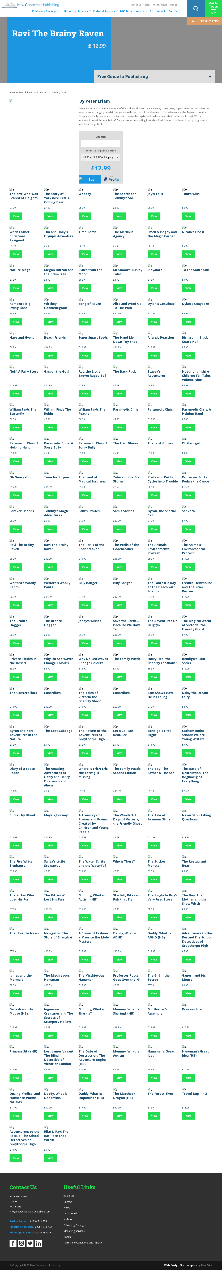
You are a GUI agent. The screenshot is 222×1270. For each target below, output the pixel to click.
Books (173, 4)
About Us (136, 4)
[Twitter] (30, 1246)
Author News (160, 4)
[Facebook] (13, 1246)
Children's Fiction (33, 92)
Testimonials (158, 11)
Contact (174, 11)
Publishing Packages (45, 11)
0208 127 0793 (43, 1226)
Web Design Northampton (180, 1265)
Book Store (16, 92)
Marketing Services (76, 11)
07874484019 (43, 1232)
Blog (147, 4)
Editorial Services (104, 11)
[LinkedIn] (38, 1246)
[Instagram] (21, 1246)
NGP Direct (127, 11)
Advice (140, 11)
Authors (67, 1219)
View (16, 216)
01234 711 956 (38, 1221)
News (66, 1207)
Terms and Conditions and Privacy (82, 1242)
